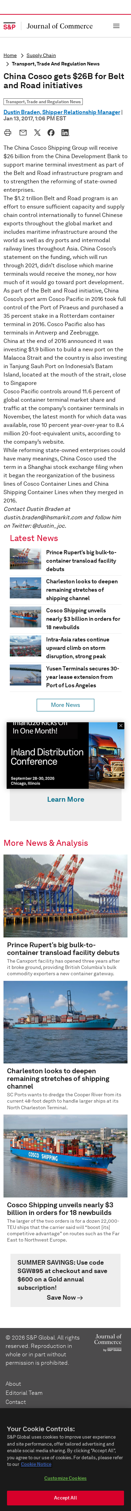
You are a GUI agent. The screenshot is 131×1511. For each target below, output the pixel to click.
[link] (65, 1280)
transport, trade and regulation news (56, 64)
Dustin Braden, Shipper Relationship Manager (61, 112)
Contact (16, 1402)
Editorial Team (24, 1393)
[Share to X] (37, 132)
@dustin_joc (48, 525)
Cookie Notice (36, 1464)
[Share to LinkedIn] (65, 132)
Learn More (65, 799)
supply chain (41, 55)
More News (65, 705)
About (13, 1383)
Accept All (65, 1498)
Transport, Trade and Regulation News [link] (43, 101)
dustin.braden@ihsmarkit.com (42, 517)
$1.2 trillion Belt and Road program (59, 198)
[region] (65, 1459)
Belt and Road (32, 173)
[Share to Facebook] (51, 132)
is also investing (106, 357)
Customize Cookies (65, 1478)
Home (10, 55)
